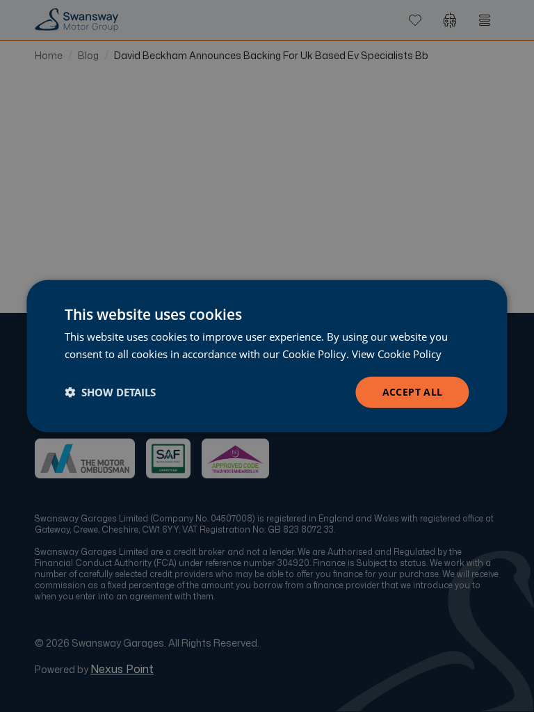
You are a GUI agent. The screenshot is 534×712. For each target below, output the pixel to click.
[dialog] (266, 356)
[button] (110, 392)
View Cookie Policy (397, 354)
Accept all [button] (412, 391)
